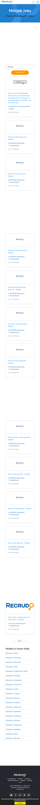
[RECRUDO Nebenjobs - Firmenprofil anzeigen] (20, 126)
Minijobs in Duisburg (13, 716)
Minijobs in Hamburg (13, 658)
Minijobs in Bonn (12, 734)
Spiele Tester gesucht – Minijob (19, 508)
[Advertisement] (20, 45)
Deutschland (14, 146)
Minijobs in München (13, 662)
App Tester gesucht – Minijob (19, 543)
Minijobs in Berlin (12, 653)
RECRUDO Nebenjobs (17, 143)
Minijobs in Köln (11, 667)
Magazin (23, 780)
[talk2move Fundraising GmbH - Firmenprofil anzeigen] (20, 82)
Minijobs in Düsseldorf (14, 680)
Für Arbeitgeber (11, 778)
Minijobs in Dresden (13, 703)
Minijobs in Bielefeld (13, 729)
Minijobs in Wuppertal (14, 725)
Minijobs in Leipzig (12, 694)
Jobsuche (20, 72)
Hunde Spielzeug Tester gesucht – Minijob (17, 288)
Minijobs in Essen (12, 689)
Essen (12, 109)
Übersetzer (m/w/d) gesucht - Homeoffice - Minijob (19, 618)
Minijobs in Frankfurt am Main (17, 671)
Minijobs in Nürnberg (13, 711)
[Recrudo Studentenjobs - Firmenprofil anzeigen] (20, 606)
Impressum (28, 778)
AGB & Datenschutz (13, 780)
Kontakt (20, 778)
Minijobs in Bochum (13, 720)
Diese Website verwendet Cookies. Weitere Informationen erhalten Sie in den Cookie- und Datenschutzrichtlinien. (20, 799)
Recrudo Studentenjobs (18, 623)
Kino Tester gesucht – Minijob (19, 474)
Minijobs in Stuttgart (13, 676)
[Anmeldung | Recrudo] (33, 2)
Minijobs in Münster (13, 738)
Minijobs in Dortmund (13, 685)
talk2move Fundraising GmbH (20, 106)
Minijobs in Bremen (13, 698)
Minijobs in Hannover (13, 707)
